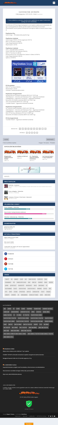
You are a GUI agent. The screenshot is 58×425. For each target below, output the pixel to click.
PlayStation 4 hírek (23, 318)
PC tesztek (19, 186)
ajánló (16, 279)
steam (15, 291)
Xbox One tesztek (26, 330)
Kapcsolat (25, 416)
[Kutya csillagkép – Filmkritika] (6, 192)
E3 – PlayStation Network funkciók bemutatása (34, 157)
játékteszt (13, 285)
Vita (41, 324)
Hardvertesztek (25, 312)
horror (40, 282)
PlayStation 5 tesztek (26, 186)
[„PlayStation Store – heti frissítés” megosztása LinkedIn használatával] (34, 128)
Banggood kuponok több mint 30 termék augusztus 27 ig (17, 358)
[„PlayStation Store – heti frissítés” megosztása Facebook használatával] (20, 128)
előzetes (40, 279)
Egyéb (17, 308)
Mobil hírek (46, 312)
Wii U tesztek (23, 327)
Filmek (23, 308)
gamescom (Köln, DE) (9, 226)
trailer (48, 291)
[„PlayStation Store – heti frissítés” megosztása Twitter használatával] (22, 128)
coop (21, 279)
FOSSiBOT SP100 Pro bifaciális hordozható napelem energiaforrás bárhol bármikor (23, 354)
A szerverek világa (10, 364)
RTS (6, 291)
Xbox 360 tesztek (43, 327)
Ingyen (51, 282)
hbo (29, 282)
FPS (14, 282)
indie (45, 282)
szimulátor (36, 291)
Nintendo (41, 285)
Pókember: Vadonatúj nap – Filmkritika (14, 217)
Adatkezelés (32, 416)
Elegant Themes (10, 414)
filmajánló (8, 282)
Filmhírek (29, 308)
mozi (35, 285)
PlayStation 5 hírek (9, 321)
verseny (13, 295)
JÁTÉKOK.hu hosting (41, 416)
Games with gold (21, 282)
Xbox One (47, 295)
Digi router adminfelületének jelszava (12, 374)
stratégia (22, 291)
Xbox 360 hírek (33, 327)
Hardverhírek (15, 312)
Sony (10, 291)
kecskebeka (12, 247)
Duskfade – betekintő (14, 185)
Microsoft (29, 285)
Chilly (17, 14)
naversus (12, 243)
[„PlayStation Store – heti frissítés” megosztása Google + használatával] (25, 128)
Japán (6, 285)
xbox (41, 295)
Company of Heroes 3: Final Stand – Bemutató (20, 197)
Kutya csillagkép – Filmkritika (16, 191)
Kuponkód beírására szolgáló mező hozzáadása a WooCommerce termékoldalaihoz (24, 367)
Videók (35, 324)
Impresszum (18, 416)
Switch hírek (17, 324)
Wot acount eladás (9, 242)
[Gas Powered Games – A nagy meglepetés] (48, 152)
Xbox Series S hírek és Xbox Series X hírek (15, 333)
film (46, 279)
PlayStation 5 (49, 318)
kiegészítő (21, 285)
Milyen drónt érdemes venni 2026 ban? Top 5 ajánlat (16, 351)
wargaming (24, 295)
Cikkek (15, 186)
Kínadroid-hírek (9, 348)
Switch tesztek (33, 186)
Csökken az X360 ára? (22, 156)
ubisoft (7, 295)
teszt (42, 291)
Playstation (22, 288)
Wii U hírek (15, 327)
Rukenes (12, 238)
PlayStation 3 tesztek (10, 318)
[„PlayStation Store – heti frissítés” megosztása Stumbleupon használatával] (39, 128)
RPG (50, 288)
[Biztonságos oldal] (29, 407)
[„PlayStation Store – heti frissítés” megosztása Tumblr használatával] (28, 128)
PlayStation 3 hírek (36, 315)
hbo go (34, 282)
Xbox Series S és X (8, 337)
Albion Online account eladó (11, 237)
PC (46, 285)
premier (39, 288)
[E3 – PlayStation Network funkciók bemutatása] (35, 152)
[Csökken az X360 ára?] (22, 152)
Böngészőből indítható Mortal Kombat (8, 157)
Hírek (35, 14)
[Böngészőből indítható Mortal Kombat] (10, 152)
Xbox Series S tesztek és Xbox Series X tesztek (40, 333)
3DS (5, 308)
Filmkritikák (16, 192)
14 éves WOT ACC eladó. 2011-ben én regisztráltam (17, 246)
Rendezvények (48, 321)
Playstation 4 (31, 288)
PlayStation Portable (37, 321)
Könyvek (38, 312)
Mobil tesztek (8, 315)
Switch (29, 291)
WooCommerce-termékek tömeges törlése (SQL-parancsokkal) (18, 370)
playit (15, 288)
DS (13, 308)
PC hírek (19, 315)
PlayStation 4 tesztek (37, 318)
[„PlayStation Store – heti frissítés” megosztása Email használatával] (42, 128)
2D (11, 279)
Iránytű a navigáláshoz (29, 169)
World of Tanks (33, 295)
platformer (8, 288)
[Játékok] (29, 394)
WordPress (24, 414)
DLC (26, 279)
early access (32, 279)
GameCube (6, 312)
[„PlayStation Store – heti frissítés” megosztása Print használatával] (45, 128)
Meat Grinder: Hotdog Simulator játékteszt (15, 212)
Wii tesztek (7, 327)
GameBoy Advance (47, 308)
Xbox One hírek (15, 330)
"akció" (7, 279)
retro (45, 288)
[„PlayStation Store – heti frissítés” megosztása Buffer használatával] (37, 128)
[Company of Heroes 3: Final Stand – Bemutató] (6, 198)
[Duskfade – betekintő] (6, 186)
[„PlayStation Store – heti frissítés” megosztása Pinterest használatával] (31, 128)
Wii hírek (46, 324)
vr (18, 295)
